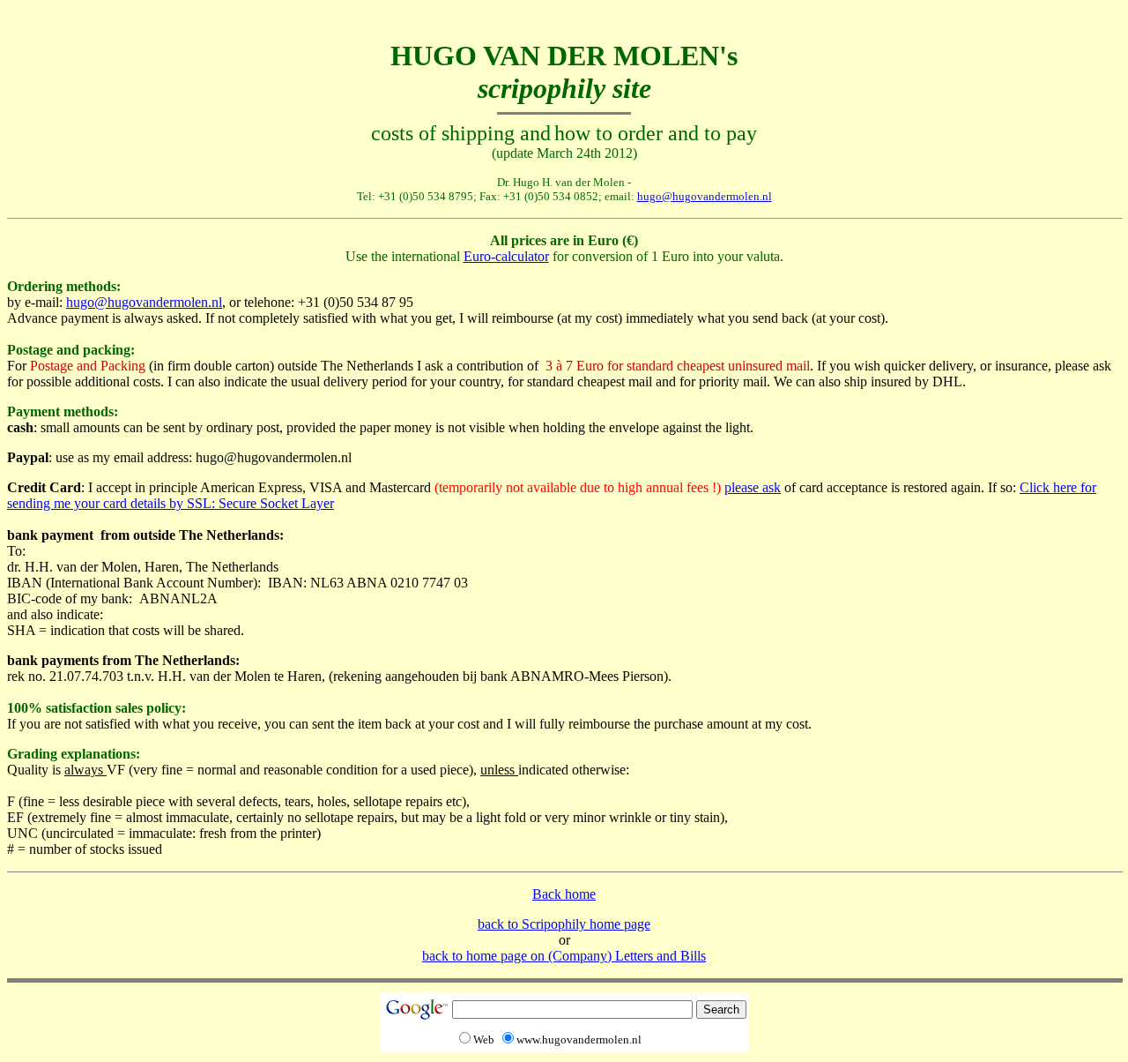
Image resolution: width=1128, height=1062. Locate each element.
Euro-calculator (506, 256)
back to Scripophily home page (564, 923)
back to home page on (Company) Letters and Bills (564, 955)
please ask (752, 487)
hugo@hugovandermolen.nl (704, 196)
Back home (564, 893)
